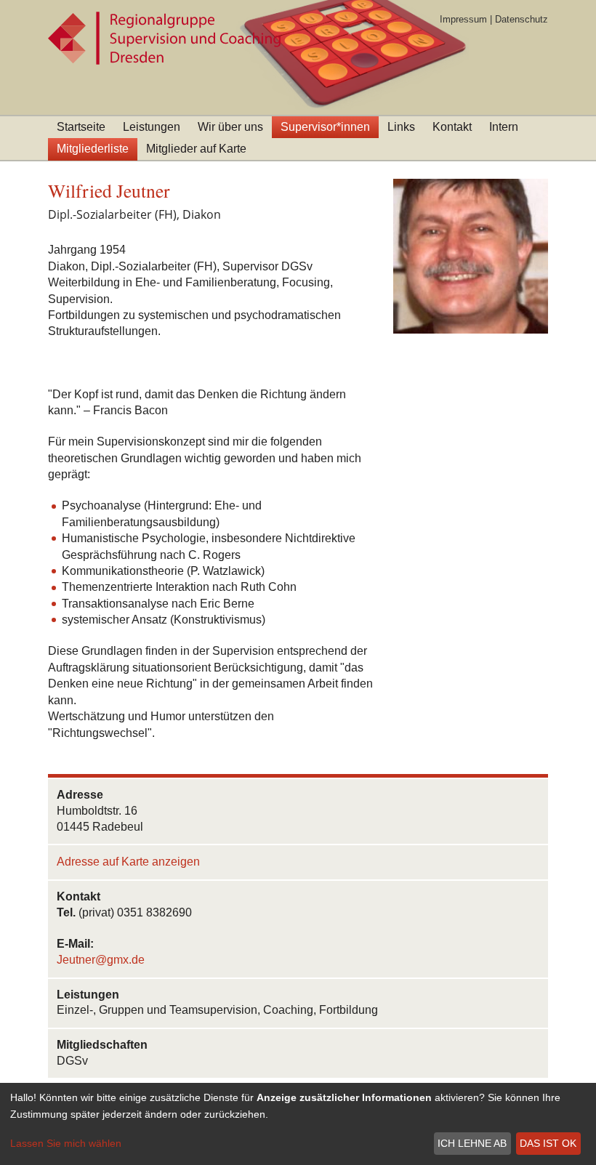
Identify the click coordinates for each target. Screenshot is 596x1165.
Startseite (81, 127)
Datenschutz (521, 19)
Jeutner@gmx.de (101, 960)
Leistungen (151, 127)
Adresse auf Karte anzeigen (128, 861)
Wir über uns (230, 127)
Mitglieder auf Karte (196, 148)
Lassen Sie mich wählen (65, 1143)
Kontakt (452, 127)
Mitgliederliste (93, 148)
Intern (503, 127)
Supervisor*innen (325, 127)
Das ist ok (548, 1143)
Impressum (463, 19)
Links (401, 127)
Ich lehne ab (472, 1143)
